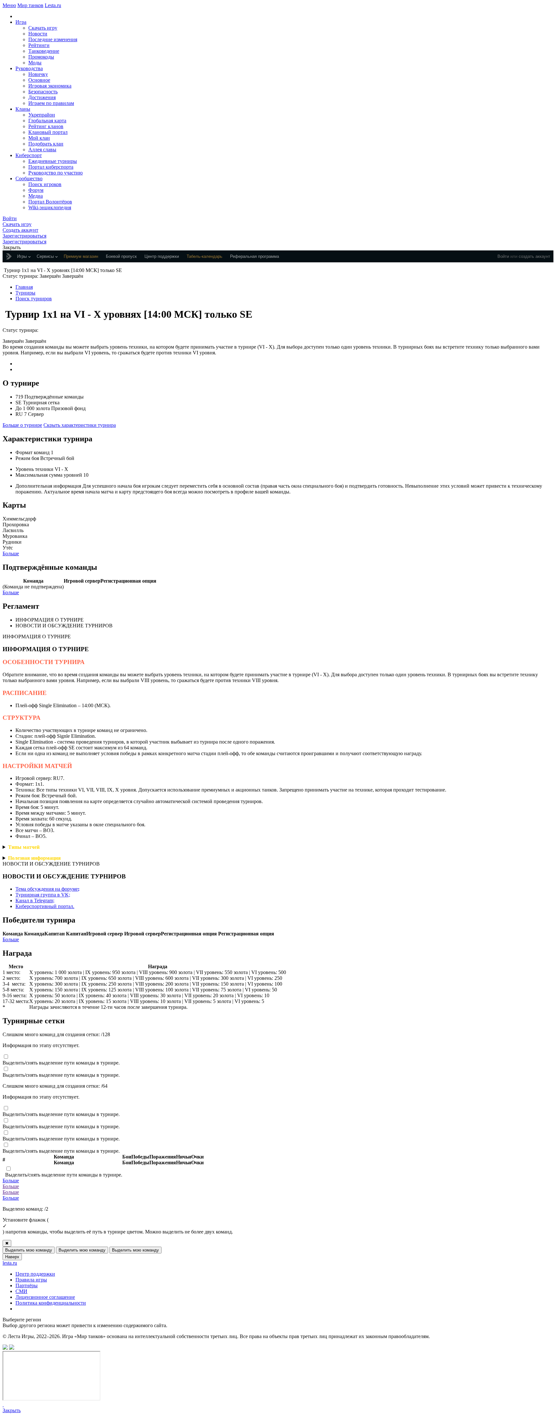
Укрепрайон (41, 114)
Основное (39, 80)
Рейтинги (39, 45)
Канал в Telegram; (34, 900)
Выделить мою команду (28, 1250)
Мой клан (39, 138)
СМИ (21, 1291)
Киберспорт (28, 155)
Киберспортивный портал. (44, 906)
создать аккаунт (534, 256)
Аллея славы (42, 149)
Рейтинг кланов (45, 126)
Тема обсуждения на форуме (47, 889)
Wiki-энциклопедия (49, 207)
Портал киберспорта (50, 167)
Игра (20, 22)
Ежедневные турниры (52, 161)
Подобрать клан (45, 143)
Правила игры (31, 1279)
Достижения (42, 97)
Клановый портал (48, 132)
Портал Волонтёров (50, 201)
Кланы (22, 109)
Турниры (25, 292)
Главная (24, 287)
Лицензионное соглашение (45, 1297)
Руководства (29, 68)
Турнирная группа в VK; (42, 894)
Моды (35, 62)
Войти (503, 256)
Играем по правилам (51, 103)
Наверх (12, 1256)
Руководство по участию (55, 172)
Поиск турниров (33, 298)
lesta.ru (10, 1263)
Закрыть (12, 1410)
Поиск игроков (44, 184)
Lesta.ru (53, 5)
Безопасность (43, 91)
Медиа (35, 196)
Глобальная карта (47, 120)
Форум (35, 190)
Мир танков (30, 5)
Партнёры (26, 1285)
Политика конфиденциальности (50, 1303)
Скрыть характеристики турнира (79, 425)
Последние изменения (52, 39)
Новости (37, 33)
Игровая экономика (49, 86)
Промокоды (41, 57)
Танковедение (43, 51)
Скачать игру (42, 28)
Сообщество (28, 178)
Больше (11, 553)
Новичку (38, 74)
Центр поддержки (35, 1274)
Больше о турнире (22, 425)
